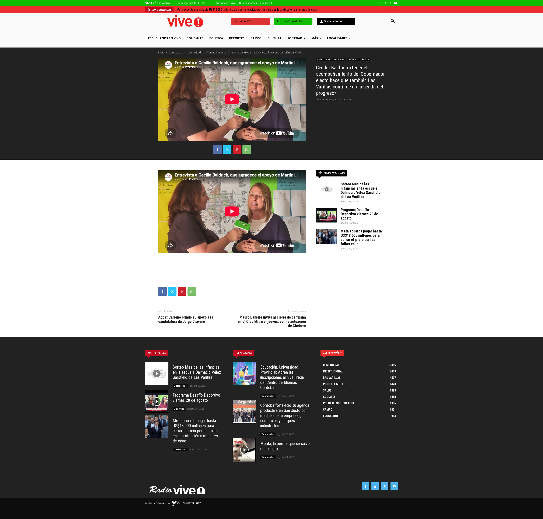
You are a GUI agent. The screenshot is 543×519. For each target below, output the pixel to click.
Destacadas (176, 52)
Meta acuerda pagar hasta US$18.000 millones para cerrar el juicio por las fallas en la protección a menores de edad (195, 430)
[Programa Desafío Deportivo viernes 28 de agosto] (326, 215)
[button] (393, 21)
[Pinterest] (237, 149)
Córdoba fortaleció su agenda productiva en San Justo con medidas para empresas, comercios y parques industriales (251, 9)
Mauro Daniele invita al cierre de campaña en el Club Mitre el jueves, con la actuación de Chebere (272, 321)
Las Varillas (353, 59)
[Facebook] (381, 3)
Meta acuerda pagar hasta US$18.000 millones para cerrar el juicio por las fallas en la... (361, 237)
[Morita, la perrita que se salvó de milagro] (244, 450)
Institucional (323, 59)
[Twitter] (390, 3)
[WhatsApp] (246, 149)
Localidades (338, 59)
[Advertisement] (232, 261)
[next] (395, 9)
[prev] (388, 9)
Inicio (161, 52)
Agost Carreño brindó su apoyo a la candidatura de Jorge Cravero (185, 319)
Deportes (179, 408)
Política (365, 59)
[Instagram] (385, 3)
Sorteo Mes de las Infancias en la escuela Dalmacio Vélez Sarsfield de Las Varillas (360, 190)
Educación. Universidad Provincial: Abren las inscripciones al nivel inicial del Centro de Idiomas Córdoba (282, 377)
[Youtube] (395, 3)
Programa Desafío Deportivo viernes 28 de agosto (359, 213)
